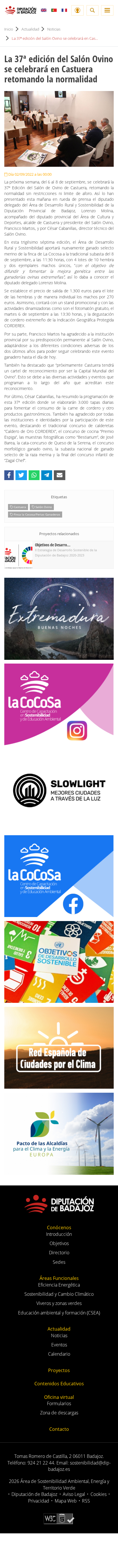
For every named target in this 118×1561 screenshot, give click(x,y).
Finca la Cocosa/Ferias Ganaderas (36, 514)
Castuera (19, 507)
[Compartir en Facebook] (9, 475)
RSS (86, 1501)
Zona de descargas (59, 1413)
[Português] (54, 10)
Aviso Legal (74, 1494)
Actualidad (30, 29)
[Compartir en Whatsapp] (34, 475)
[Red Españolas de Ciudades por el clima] (59, 1048)
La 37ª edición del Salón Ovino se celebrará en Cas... (55, 38)
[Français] (64, 10)
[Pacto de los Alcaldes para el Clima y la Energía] (59, 1134)
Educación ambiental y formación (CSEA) (59, 1313)
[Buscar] (92, 10)
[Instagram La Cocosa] (59, 704)
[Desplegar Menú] (107, 10)
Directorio (59, 1252)
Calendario (59, 1354)
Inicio (8, 29)
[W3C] (59, 1518)
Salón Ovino (43, 507)
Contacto (59, 1429)
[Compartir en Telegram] (46, 475)
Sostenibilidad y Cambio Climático (59, 1294)
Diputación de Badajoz (34, 1494)
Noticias (53, 29)
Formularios (59, 1403)
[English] (44, 10)
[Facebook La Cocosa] (59, 876)
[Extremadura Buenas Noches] (59, 619)
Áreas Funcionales (59, 1278)
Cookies (99, 1494)
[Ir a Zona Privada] (77, 10)
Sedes (59, 1262)
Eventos (59, 1345)
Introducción (59, 1234)
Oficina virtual (59, 1397)
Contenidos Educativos (59, 1383)
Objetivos (59, 1243)
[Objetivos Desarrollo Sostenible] (59, 962)
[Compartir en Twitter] (21, 475)
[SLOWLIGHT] (59, 790)
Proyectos (59, 1370)
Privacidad (38, 1501)
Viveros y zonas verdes (59, 1303)
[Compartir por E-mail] (59, 475)
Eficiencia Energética (59, 1285)
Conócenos (59, 1227)
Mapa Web (66, 1501)
